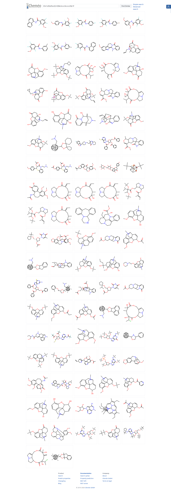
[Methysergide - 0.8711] (37, 347)
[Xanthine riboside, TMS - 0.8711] (85, 443)
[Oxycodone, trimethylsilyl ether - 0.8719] (37, 154)
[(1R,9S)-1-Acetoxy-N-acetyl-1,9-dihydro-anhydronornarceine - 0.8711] (61, 250)
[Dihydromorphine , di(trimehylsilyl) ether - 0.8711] (85, 274)
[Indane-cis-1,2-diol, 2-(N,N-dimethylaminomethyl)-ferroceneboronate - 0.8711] (37, 274)
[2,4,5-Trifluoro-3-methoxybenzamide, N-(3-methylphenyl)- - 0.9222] (37, 57)
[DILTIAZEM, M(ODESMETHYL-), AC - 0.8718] (61, 178)
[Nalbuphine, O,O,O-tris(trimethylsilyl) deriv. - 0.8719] (61, 82)
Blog (59, 483)
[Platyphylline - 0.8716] (61, 202)
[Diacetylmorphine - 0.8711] (85, 323)
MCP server (84, 483)
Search (60, 476)
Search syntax (85, 476)
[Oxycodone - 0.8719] (133, 82)
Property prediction (87, 478)
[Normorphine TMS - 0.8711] (37, 371)
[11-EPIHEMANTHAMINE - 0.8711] (133, 371)
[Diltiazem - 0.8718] (37, 178)
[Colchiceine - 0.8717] (37, 202)
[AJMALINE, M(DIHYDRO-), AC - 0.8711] (85, 299)
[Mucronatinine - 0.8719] (109, 82)
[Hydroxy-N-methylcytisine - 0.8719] (85, 130)
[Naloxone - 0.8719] (133, 57)
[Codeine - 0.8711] (133, 226)
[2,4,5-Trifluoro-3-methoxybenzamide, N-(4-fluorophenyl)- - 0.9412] (85, 33)
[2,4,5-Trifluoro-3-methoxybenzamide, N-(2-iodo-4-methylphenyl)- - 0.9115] (61, 57)
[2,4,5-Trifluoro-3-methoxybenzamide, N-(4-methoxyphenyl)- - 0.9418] (61, 33)
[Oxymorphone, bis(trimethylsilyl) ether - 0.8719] (61, 106)
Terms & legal (107, 481)
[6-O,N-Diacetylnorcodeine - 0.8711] (133, 419)
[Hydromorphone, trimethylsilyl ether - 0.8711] (37, 443)
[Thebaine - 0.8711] (85, 347)
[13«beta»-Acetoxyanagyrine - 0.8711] (109, 250)
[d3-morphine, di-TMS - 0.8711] (37, 323)
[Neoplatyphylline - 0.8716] (85, 202)
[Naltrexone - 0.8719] (37, 106)
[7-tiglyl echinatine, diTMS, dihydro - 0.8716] (37, 226)
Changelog (62, 481)
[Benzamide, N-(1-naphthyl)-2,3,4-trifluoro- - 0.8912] (85, 57)
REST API (83, 481)
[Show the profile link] (168, 7)
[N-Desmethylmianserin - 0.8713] (85, 226)
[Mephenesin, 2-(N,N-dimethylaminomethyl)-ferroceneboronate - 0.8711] (61, 299)
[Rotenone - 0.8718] (85, 178)
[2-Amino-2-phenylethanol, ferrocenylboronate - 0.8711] (133, 347)
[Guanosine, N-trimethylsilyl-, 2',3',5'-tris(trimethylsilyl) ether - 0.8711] (109, 347)
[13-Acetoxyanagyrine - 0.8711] (133, 299)
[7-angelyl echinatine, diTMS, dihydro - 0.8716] (133, 202)
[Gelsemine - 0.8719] (109, 130)
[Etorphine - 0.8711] (109, 274)
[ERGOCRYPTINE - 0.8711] (61, 395)
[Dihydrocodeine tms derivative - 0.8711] (85, 250)
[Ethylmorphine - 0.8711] (37, 419)
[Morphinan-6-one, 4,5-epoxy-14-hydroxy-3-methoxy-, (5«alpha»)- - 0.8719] (37, 82)
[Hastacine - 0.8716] (109, 202)
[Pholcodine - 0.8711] (133, 274)
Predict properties (64, 478)
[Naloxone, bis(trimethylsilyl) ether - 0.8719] (85, 106)
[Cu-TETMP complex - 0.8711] (109, 419)
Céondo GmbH (107, 478)
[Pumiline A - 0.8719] (133, 106)
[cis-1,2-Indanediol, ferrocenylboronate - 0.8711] (61, 468)
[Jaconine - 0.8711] (133, 323)
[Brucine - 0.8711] (61, 443)
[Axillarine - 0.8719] (85, 82)
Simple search (138, 4)
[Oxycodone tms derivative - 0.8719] (133, 130)
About (105, 476)
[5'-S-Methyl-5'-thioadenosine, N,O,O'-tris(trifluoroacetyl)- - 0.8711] (61, 347)
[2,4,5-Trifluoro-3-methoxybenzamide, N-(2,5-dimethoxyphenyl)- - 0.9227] (133, 33)
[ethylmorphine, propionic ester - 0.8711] (61, 323)
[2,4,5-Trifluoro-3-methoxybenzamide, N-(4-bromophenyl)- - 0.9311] (109, 33)
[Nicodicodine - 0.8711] (133, 395)
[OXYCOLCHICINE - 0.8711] (37, 395)
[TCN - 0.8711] (85, 419)
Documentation (85, 473)
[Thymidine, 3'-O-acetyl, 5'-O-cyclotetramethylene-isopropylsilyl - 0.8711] (109, 299)
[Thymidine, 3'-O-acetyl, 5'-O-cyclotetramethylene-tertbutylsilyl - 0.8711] (37, 250)
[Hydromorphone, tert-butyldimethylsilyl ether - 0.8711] (109, 443)
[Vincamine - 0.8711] (109, 226)
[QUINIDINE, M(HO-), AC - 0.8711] (85, 371)
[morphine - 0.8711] (61, 419)
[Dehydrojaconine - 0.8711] (37, 468)
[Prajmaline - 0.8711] (61, 274)
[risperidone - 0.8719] (85, 154)
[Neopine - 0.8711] (85, 395)
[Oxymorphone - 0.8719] (61, 130)
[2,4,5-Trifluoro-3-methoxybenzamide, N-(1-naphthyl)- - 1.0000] (37, 33)
